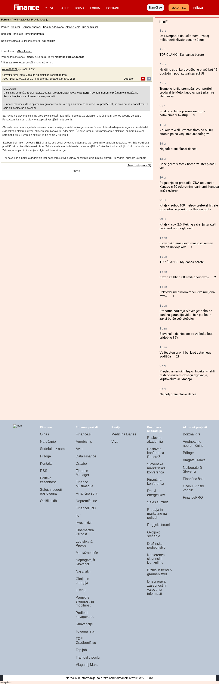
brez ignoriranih (34, 33)
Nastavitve (24, 19)
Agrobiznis (84, 441)
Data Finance (86, 456)
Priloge (45, 456)
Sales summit (157, 502)
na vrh (76, 170)
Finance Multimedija (84, 484)
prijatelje (18, 33)
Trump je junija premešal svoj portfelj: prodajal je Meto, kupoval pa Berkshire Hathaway (187, 92)
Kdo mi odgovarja (53, 27)
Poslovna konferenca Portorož (155, 453)
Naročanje (48, 441)
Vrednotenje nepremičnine (193, 443)
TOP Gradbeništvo (86, 640)
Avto (79, 449)
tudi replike (48, 41)
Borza (79, 8)
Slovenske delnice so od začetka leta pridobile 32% (186, 336)
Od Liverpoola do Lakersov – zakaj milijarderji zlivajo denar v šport (184, 38)
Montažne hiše (87, 553)
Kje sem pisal (90, 27)
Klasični (15, 27)
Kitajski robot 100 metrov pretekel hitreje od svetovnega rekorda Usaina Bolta (189, 207)
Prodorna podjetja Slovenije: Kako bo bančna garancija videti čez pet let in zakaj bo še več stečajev (186, 315)
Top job (81, 650)
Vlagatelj (179, 7)
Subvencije (84, 624)
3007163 (9, 78)
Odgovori (129, 78)
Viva (114, 441)
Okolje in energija (82, 581)
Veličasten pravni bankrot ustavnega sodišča (185, 354)
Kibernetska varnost (85, 532)
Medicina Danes (123, 434)
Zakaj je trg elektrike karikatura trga (46, 74)
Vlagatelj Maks (87, 664)
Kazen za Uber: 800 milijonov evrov (184, 277)
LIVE (51, 8)
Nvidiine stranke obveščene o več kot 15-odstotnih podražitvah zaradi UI (189, 71)
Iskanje (44, 19)
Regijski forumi (158, 525)
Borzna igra (191, 434)
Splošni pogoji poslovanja (51, 491)
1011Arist (55, 78)
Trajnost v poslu (88, 657)
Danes (64, 8)
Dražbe (81, 463)
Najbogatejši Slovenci (85, 562)
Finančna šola (86, 493)
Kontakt (46, 463)
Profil (15, 19)
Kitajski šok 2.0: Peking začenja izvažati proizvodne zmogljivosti (188, 226)
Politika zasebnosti (48, 480)
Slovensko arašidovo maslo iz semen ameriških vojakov (186, 245)
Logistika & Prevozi (84, 543)
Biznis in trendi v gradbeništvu (159, 572)
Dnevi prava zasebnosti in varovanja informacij (157, 587)
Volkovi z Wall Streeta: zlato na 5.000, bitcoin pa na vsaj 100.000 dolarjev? (186, 132)
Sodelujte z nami (52, 449)
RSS (43, 471)
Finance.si (84, 434)
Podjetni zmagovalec (85, 615)
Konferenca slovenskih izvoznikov (156, 559)
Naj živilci (83, 571)
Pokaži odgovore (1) (139, 165)
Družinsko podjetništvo (156, 545)
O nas (44, 434)
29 (177, 356)
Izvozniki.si (84, 522)
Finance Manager (82, 473)
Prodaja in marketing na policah (157, 513)
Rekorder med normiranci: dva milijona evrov (187, 294)
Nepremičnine (86, 501)
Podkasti (113, 8)
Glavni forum (24, 51)
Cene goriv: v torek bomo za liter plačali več (188, 166)
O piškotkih (48, 501)
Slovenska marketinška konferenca (156, 468)
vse (9, 33)
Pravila (35, 19)
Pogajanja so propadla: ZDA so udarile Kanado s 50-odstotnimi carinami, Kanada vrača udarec (189, 186)
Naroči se (155, 7)
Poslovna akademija (155, 440)
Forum (95, 8)
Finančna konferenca (155, 481)
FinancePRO (86, 508)
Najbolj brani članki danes (178, 149)
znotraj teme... (45, 62)
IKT (78, 515)
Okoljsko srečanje (153, 534)
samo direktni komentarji (25, 41)
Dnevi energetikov (156, 493)
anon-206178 (10, 69)
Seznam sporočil (31, 27)
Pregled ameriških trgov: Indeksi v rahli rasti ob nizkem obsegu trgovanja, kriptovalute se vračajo (187, 375)
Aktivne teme (72, 27)
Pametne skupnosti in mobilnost (85, 601)
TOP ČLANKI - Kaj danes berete (182, 55)
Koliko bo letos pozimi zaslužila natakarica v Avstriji (182, 113)
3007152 (69, 78)
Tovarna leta (85, 631)
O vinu (81, 590)
